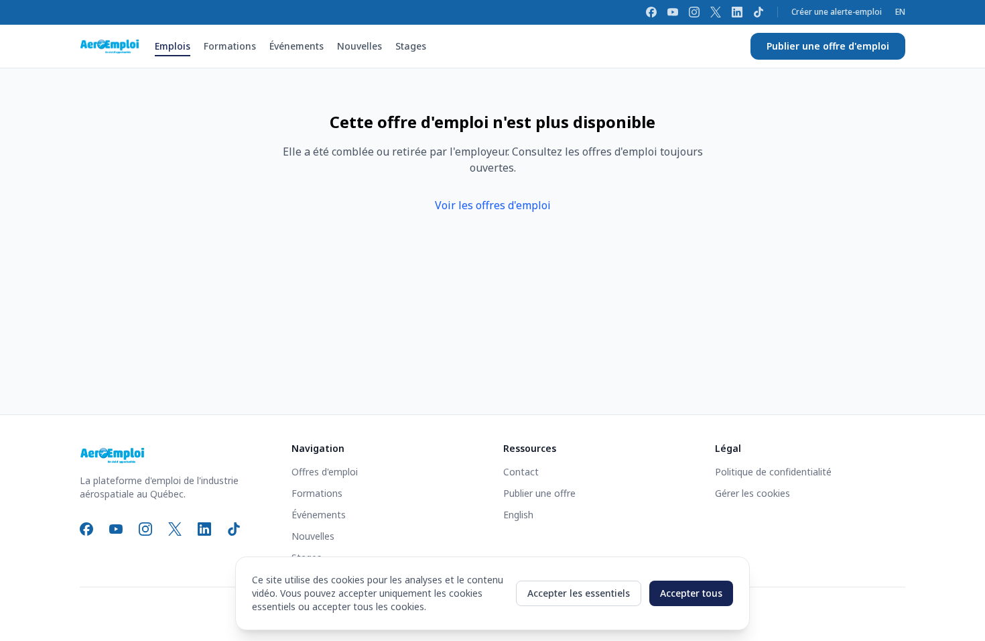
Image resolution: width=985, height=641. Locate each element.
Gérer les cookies (752, 493)
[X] (715, 12)
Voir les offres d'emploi (493, 205)
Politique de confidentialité (773, 471)
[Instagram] (694, 12)
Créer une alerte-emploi (836, 12)
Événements (296, 46)
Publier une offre (539, 493)
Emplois (172, 46)
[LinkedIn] (737, 12)
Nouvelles (359, 46)
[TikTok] (758, 12)
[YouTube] (672, 12)
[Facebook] (651, 12)
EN (900, 12)
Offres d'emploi (324, 471)
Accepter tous (691, 593)
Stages (410, 46)
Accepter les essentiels (578, 593)
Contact (521, 471)
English (518, 514)
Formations (230, 46)
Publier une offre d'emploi (828, 46)
